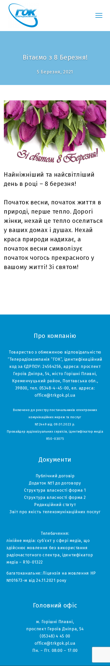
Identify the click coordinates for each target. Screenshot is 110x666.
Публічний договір (55, 475)
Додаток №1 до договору (55, 483)
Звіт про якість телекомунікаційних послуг (55, 511)
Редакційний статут (55, 504)
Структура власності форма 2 (55, 497)
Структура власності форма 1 (55, 490)
